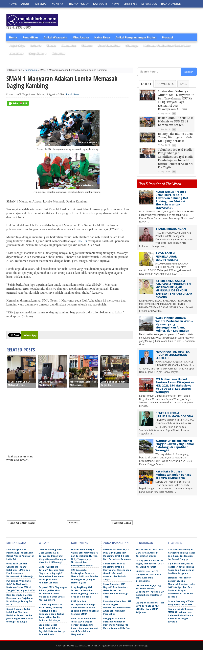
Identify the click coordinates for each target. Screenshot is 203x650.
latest (146, 83)
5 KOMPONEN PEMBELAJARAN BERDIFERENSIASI (167, 256)
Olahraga (131, 45)
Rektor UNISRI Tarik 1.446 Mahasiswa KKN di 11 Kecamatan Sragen (175, 121)
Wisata (51, 45)
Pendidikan (30, 37)
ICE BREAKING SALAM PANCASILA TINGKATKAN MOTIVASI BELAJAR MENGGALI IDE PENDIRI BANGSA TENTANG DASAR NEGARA (173, 289)
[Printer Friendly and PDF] (17, 105)
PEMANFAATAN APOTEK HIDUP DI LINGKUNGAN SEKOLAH (172, 355)
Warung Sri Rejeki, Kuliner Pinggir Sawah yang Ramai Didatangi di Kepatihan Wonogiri (174, 445)
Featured (175, 542)
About (26, 4)
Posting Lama (121, 522)
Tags (183, 83)
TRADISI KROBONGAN (170, 229)
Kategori (100, 4)
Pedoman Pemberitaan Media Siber (166, 45)
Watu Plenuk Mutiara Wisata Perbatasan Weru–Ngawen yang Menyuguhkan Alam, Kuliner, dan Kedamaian (174, 324)
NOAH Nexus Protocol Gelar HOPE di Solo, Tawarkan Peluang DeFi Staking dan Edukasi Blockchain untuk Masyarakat (172, 199)
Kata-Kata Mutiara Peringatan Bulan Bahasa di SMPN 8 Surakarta (173, 475)
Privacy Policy (78, 4)
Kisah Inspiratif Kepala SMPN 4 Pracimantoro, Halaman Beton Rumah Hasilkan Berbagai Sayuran (180, 615)
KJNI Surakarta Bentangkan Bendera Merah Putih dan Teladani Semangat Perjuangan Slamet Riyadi (85, 576)
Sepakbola (149, 4)
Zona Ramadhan (109, 45)
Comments (165, 83)
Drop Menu (37, 53)
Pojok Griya (17, 45)
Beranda (74, 522)
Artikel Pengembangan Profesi (135, 37)
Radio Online (171, 4)
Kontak (57, 4)
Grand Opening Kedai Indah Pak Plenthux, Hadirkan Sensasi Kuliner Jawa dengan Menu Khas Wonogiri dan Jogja (20, 615)
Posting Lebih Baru (22, 522)
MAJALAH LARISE (88, 645)
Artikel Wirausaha (55, 37)
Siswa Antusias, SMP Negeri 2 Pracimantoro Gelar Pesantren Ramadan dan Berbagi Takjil (115, 590)
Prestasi (167, 37)
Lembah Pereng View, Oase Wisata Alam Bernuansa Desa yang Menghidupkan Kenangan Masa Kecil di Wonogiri (52, 556)
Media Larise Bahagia (137, 645)
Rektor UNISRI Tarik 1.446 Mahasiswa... (83, 383)
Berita (13, 37)
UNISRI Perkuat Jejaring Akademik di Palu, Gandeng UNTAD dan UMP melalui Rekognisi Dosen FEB (150, 591)
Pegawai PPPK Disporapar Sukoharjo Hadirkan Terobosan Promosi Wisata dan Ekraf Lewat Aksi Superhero (53, 593)
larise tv (35, 45)
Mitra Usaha (81, 37)
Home (13, 4)
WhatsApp (30, 335)
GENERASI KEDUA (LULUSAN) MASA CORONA (174, 414)
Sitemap (41, 4)
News (115, 4)
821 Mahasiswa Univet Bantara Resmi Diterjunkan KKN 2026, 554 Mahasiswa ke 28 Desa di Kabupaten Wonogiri (174, 385)
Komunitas (68, 45)
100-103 (81, 241)
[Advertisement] (150, 20)
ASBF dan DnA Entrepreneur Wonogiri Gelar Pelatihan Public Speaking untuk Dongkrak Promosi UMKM (85, 607)
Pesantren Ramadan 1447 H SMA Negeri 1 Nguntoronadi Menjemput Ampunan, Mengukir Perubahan (117, 607)
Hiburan (86, 45)
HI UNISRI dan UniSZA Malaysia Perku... (19, 383)
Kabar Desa (102, 37)
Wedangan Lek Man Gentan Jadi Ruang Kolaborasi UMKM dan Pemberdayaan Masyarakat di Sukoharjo (19, 570)
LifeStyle (130, 4)
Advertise (58, 53)
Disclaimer (16, 53)
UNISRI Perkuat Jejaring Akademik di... (51, 383)
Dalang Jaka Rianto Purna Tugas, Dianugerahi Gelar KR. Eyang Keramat (176, 137)
